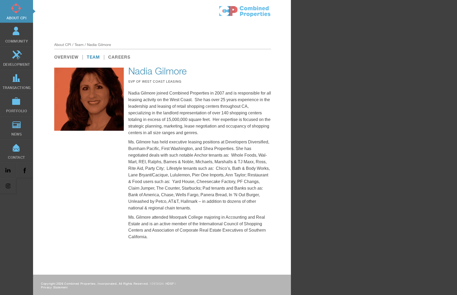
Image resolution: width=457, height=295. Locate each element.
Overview (66, 57)
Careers (119, 57)
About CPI (62, 45)
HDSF (170, 283)
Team (79, 45)
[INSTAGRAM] (8, 186)
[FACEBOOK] (24, 170)
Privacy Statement (54, 287)
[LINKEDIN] (8, 170)
